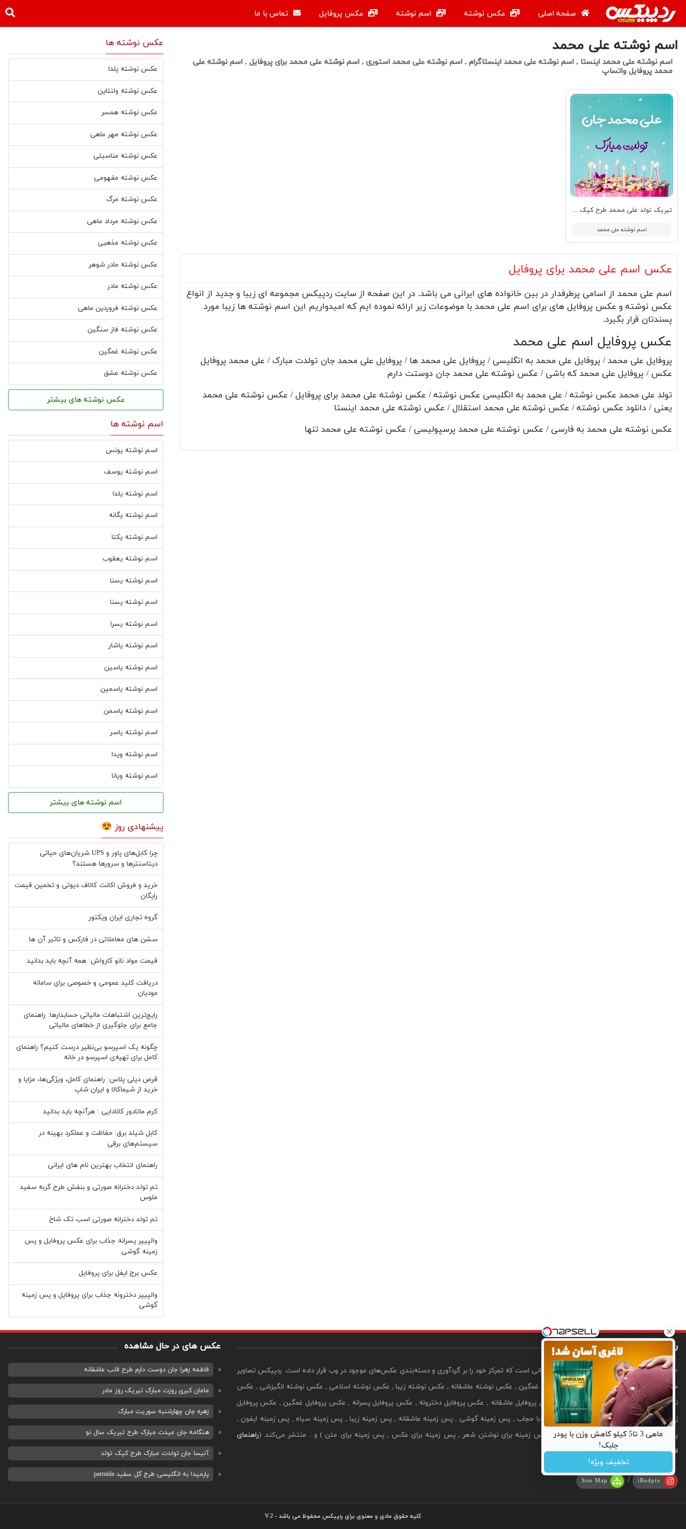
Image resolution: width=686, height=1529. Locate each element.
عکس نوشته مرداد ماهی (122, 221)
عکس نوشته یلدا (133, 69)
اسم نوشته (415, 14)
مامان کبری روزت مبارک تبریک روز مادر (155, 1390)
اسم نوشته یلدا (135, 494)
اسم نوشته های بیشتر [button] (86, 802)
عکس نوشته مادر (132, 286)
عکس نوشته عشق (131, 373)
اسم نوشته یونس (132, 450)
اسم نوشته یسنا (134, 581)
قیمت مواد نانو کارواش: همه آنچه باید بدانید (92, 961)
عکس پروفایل (342, 14)
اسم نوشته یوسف (131, 472)
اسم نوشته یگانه (133, 515)
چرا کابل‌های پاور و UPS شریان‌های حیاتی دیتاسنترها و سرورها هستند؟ (99, 858)
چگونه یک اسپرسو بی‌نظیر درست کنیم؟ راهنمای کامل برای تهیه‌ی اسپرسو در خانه (87, 1053)
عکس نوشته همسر (129, 112)
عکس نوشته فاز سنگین (122, 330)
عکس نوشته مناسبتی (125, 156)
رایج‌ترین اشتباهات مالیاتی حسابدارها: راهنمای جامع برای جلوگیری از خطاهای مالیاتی (91, 1020)
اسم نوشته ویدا (134, 754)
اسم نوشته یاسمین (129, 689)
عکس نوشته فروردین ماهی (118, 308)
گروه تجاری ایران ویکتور (123, 917)
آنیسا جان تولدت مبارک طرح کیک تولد (155, 1453)
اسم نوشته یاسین (131, 668)
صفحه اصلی (558, 14)
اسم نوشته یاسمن (130, 711)
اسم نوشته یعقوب (130, 559)
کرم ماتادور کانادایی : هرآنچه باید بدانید (100, 1112)
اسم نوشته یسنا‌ (134, 602)
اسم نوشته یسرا (134, 624)
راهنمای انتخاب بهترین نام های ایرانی (103, 1165)
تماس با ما (272, 14)
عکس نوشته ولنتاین (128, 91)
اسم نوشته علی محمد (622, 230)
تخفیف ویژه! (608, 1462)
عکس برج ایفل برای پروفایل (118, 1273)
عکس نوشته (486, 14)
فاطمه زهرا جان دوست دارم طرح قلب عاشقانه (146, 1369)
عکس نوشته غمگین (128, 352)
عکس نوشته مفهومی (126, 178)
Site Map (594, 1480)
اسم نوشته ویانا (134, 776)
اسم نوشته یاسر (134, 732)
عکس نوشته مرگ (132, 199)
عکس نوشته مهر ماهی (124, 134)
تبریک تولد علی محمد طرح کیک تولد (619, 210)
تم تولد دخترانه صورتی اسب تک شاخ (103, 1219)
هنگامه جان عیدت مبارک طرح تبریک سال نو (147, 1432)
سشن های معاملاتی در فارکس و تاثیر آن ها (93, 939)
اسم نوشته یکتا (134, 537)
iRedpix (649, 1480)
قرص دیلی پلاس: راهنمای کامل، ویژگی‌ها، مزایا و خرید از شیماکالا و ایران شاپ (88, 1085)
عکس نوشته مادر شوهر (123, 265)
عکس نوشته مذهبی (128, 243)
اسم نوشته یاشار (133, 646)
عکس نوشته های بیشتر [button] (86, 400)
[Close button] (669, 1331)
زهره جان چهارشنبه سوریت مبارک (163, 1411)
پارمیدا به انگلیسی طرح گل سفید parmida (151, 1474)
